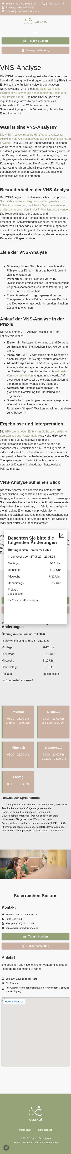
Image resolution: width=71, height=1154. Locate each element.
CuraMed (41, 21)
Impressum (25, 1129)
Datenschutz (45, 1129)
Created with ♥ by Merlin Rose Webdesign (35, 1142)
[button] (35, 33)
